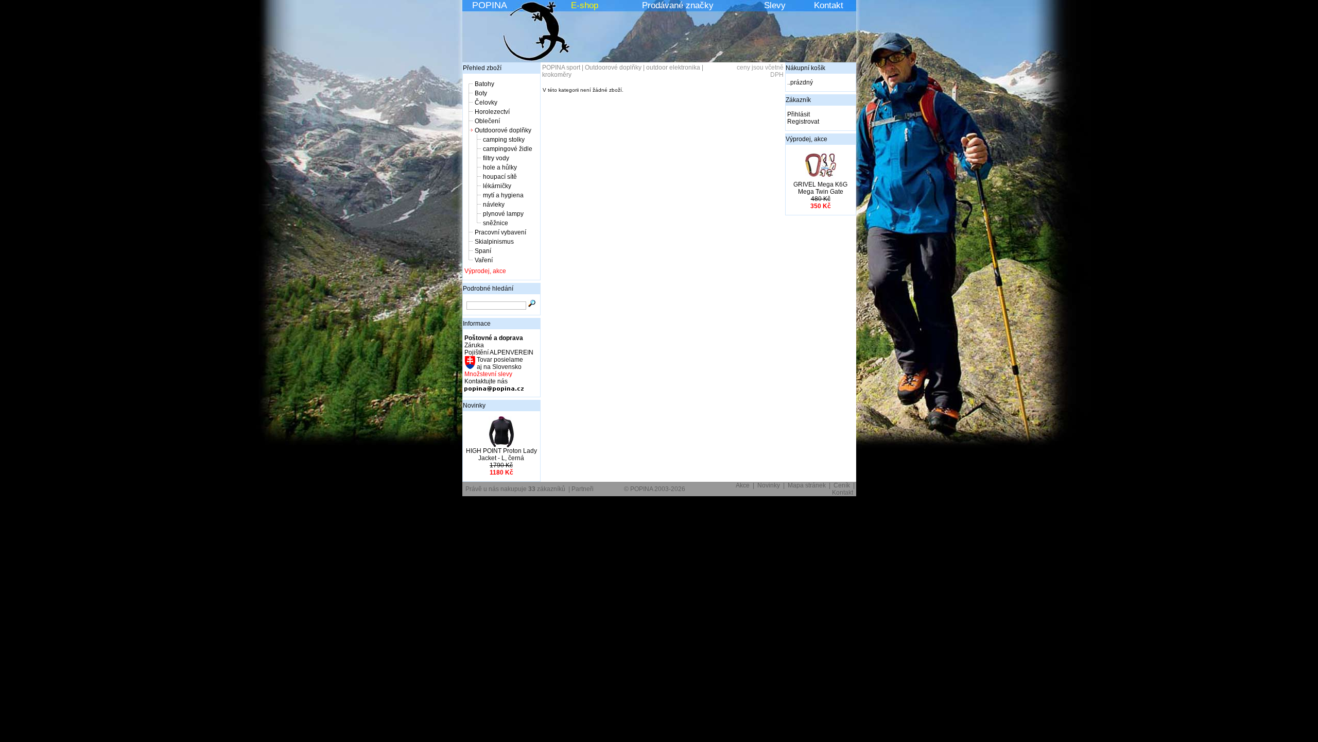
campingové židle (507, 149)
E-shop (584, 5)
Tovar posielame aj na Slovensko (499, 363)
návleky (494, 204)
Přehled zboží (482, 68)
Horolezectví (492, 111)
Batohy (484, 84)
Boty (481, 93)
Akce (743, 485)
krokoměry (556, 74)
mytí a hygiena (503, 195)
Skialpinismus (494, 241)
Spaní (483, 251)
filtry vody (496, 158)
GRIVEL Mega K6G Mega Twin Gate (820, 188)
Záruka (474, 345)
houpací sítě (500, 176)
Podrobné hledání (488, 288)
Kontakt (828, 5)
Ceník (842, 485)
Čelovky (486, 102)
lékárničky (497, 186)
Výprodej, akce (485, 271)
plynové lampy (503, 213)
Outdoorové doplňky (503, 130)
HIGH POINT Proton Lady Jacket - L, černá (501, 454)
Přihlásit (798, 114)
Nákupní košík (805, 68)
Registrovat (803, 121)
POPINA (489, 5)
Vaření (484, 260)
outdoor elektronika (673, 67)
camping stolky (504, 139)
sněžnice (495, 223)
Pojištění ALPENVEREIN (498, 352)
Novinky (474, 405)
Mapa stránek (807, 485)
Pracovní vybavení (500, 232)
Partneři (582, 489)
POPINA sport (561, 67)
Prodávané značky (678, 5)
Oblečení (487, 121)
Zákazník (798, 100)
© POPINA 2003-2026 (654, 489)
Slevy (775, 5)
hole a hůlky (500, 167)
